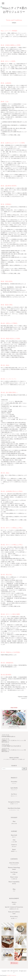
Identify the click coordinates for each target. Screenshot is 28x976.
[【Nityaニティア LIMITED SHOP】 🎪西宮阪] (7, 954)
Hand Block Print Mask (14, 726)
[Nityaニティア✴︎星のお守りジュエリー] (14, 10)
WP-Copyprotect (13, 975)
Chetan (8, 975)
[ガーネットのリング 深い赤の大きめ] (20, 954)
